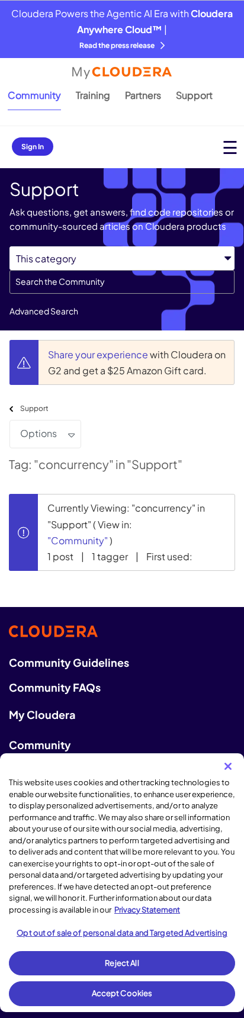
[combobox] (122, 282)
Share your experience (99, 354)
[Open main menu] (230, 147)
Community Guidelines (69, 662)
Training (93, 95)
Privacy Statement (147, 909)
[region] (122, 882)
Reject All (122, 963)
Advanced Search (43, 311)
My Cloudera (42, 714)
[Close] (228, 766)
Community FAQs (55, 687)
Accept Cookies (122, 993)
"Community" (77, 540)
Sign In (32, 146)
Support (194, 95)
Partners (143, 95)
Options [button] (38, 433)
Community (34, 95)
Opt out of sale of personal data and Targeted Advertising (122, 932)
